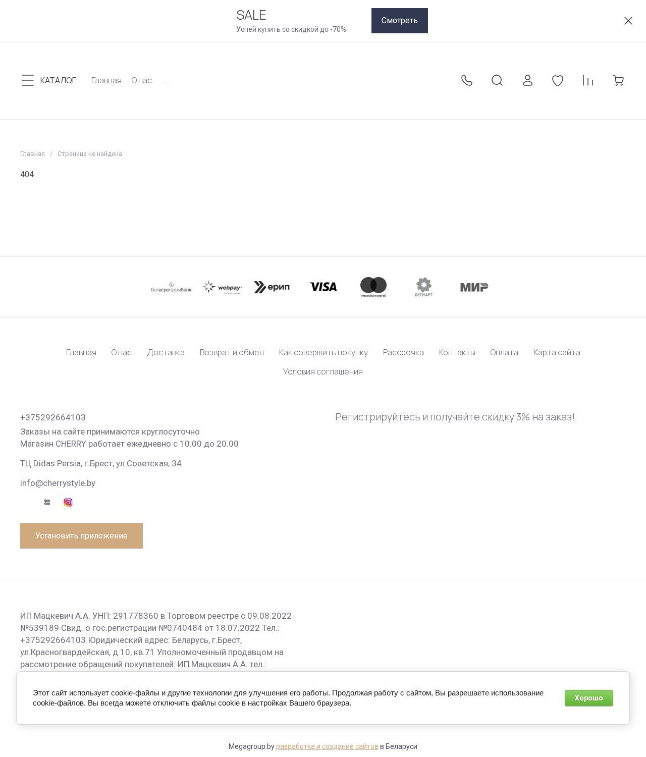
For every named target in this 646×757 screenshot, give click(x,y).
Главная (32, 153)
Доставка (166, 352)
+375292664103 (53, 417)
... (164, 78)
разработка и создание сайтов (327, 746)
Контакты (457, 352)
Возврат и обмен (232, 352)
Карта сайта (556, 352)
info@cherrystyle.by (57, 483)
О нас (122, 352)
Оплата (504, 352)
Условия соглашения (323, 371)
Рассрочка (403, 352)
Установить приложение (81, 535)
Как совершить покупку (323, 352)
